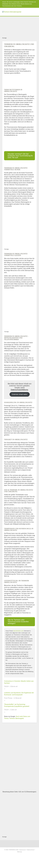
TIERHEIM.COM (13, 849)
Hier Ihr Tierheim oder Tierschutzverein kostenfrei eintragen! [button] (18, 621)
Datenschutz (30, 849)
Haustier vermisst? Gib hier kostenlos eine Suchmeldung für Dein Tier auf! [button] (20, 155)
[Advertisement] (19, 26)
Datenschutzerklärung (19, 390)
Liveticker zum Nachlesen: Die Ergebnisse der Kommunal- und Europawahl (19, 693)
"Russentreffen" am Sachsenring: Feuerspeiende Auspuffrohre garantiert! (16, 705)
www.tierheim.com (18, 631)
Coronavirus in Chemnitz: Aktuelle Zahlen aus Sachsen (19, 682)
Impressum (22, 849)
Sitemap (19, 851)
